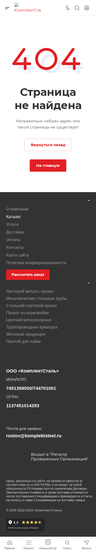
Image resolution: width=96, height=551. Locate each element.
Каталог (13, 217)
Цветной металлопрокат (29, 320)
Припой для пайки (23, 341)
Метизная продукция (25, 334)
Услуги (12, 224)
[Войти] (86, 8)
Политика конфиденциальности (36, 263)
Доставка (15, 232)
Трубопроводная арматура (31, 327)
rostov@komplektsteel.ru (33, 435)
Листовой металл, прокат (30, 291)
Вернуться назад (48, 144)
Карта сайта (17, 255)
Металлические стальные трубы (36, 298)
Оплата (13, 240)
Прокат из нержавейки (27, 313)
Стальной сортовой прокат (31, 305)
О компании (17, 209)
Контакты (15, 247)
